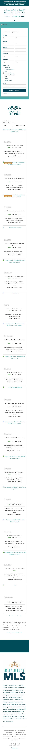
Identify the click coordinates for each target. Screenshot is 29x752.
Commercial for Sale (9, 73)
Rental (6, 76)
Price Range (5, 59)
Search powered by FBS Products (14, 632)
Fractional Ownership (9, 69)
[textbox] (14, 32)
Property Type (6, 65)
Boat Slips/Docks (8, 80)
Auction (6, 78)
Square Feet (5, 53)
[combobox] (14, 32)
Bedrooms (5, 47)
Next (21, 616)
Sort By (4, 83)
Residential (7, 67)
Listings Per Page (7, 123)
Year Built (5, 35)
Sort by (14, 123)
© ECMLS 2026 (14, 748)
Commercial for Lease (10, 74)
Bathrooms (5, 41)
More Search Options (7, 93)
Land (6, 71)
